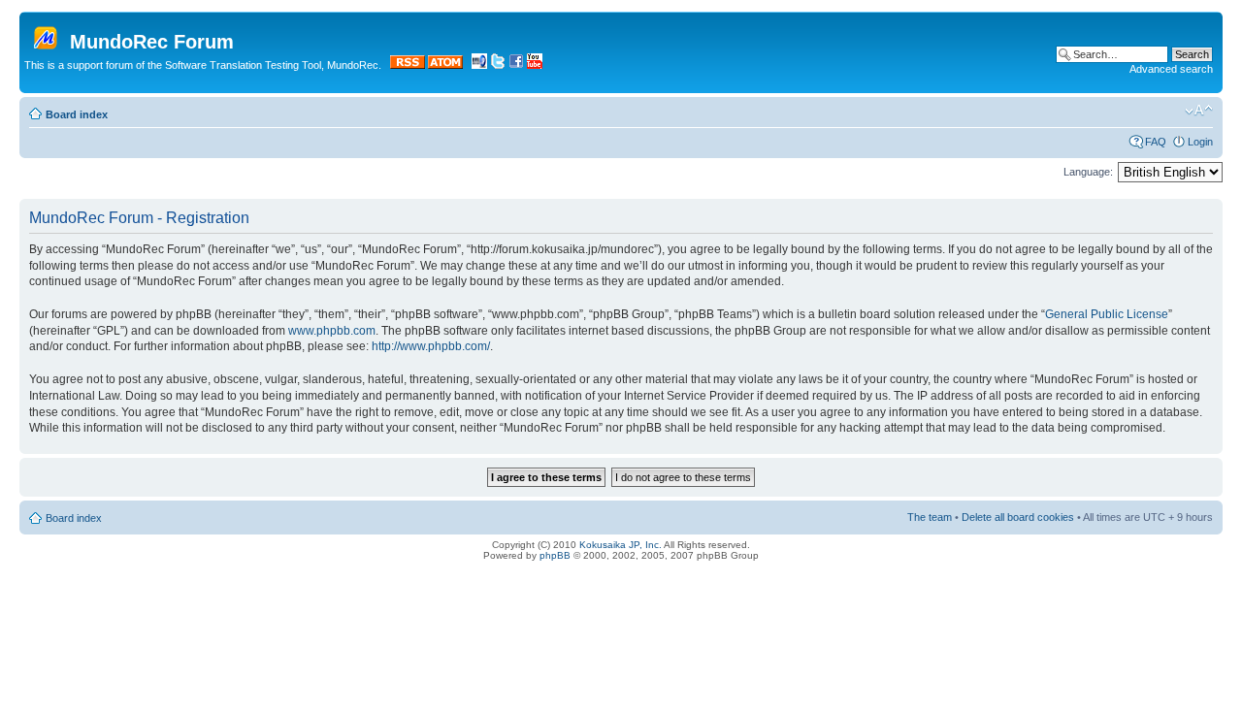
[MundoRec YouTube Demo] (534, 65)
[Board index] (47, 33)
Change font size (1199, 110)
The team (929, 517)
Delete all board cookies (1018, 517)
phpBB (555, 555)
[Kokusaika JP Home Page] (479, 65)
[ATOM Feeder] (445, 65)
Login (1200, 141)
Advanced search (1171, 69)
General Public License (1106, 314)
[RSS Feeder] (407, 65)
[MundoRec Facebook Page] (516, 65)
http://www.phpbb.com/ (431, 346)
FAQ (1155, 141)
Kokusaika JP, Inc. (620, 544)
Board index (77, 114)
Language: (1088, 172)
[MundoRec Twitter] (498, 65)
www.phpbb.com (332, 331)
